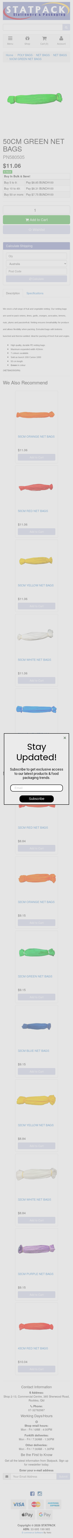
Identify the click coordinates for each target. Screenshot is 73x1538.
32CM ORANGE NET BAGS (36, 902)
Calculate (38, 279)
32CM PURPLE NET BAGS (36, 1274)
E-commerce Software (32, 1532)
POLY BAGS (25, 55)
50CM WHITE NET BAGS (34, 660)
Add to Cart (38, 219)
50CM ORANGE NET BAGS (36, 436)
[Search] (66, 27)
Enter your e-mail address (36, 1470)
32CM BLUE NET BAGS (33, 1051)
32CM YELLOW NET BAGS (36, 1125)
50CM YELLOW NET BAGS (36, 585)
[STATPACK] (36, 9)
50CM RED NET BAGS (33, 511)
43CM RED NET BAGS (33, 1348)
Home (9, 55)
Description (13, 293)
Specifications (34, 293)
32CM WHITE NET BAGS (34, 1199)
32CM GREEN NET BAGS (35, 976)
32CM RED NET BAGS (33, 827)
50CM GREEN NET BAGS (25, 59)
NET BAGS (43, 55)
